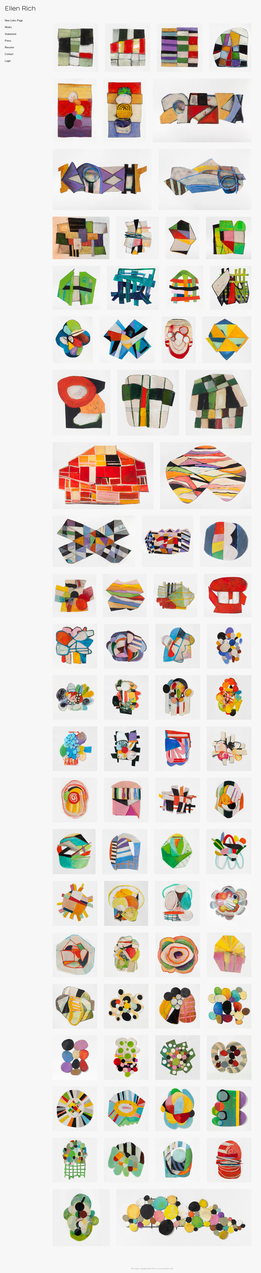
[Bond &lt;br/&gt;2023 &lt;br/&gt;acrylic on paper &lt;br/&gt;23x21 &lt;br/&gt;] (76, 288)
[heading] (14, 8)
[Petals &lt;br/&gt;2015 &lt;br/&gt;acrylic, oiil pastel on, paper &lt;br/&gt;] (75, 697)
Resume (9, 47)
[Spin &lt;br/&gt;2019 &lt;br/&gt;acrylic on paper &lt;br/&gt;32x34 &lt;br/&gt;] (228, 903)
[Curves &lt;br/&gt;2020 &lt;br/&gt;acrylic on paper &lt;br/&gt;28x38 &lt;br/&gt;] (205, 475)
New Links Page (14, 20)
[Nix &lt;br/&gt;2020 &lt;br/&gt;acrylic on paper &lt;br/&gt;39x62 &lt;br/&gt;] (94, 541)
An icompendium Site (164, 1269)
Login (8, 61)
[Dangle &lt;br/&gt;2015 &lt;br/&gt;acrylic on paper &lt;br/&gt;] (126, 1160)
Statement (10, 34)
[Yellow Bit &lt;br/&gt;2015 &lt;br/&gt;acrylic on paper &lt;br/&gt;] (177, 800)
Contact (9, 54)
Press (8, 40)
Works (8, 27)
